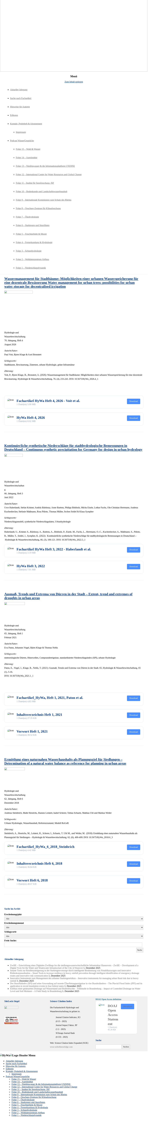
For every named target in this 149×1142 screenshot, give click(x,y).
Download (133, 401)
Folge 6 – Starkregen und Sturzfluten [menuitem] (28, 1102)
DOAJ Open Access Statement (113, 1015)
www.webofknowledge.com (61, 1047)
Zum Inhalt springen (74, 82)
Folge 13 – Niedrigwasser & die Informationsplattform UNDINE (45, 166)
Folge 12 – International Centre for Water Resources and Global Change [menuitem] (44, 1087)
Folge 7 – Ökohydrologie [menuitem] (23, 1100)
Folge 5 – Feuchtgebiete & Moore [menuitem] (27, 1105)
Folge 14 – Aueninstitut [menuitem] (22, 1081)
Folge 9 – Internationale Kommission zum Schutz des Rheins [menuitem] (39, 1094)
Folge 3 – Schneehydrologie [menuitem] (24, 1110)
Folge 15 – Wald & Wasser (28, 149)
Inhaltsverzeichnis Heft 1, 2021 (39, 714)
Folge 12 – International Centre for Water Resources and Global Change (49, 174)
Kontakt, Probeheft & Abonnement (26, 123)
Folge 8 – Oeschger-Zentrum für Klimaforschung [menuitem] (34, 1097)
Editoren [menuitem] (10, 1068)
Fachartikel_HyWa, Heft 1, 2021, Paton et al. (50, 698)
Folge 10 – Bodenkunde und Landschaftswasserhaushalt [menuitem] (37, 1092)
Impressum (21, 132)
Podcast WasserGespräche (22, 140)
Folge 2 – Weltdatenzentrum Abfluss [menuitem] (28, 1112)
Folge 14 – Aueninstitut (26, 157)
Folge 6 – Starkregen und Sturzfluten (32, 225)
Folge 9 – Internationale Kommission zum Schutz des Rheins (43, 200)
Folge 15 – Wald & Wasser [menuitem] (24, 1079)
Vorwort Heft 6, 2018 (32, 880)
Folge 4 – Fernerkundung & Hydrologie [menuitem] (30, 1107)
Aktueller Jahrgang (18, 89)
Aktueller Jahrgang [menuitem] (14, 1061)
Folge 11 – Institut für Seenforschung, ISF (35, 183)
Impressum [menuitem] (16, 1074)
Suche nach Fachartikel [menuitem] (16, 1063)
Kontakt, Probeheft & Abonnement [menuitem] (22, 1071)
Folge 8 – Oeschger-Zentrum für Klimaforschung (38, 208)
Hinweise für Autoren (20, 107)
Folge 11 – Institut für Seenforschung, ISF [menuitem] (31, 1089)
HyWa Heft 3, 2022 (31, 566)
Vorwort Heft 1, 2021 (32, 731)
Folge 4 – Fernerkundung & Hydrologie (34, 242)
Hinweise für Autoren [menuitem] (16, 1066)
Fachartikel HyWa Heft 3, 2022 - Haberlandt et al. (54, 549)
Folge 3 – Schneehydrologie (29, 251)
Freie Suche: (10, 940)
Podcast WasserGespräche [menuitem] (18, 1076)
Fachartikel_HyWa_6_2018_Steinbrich (45, 847)
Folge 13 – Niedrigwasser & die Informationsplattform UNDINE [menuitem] (41, 1084)
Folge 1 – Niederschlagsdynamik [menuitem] (27, 1115)
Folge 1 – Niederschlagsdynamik (31, 268)
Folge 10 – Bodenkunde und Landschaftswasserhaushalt (41, 191)
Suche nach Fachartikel (20, 98)
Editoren (14, 115)
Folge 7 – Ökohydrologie (27, 217)
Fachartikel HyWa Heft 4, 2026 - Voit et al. (48, 401)
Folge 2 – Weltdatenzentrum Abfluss (32, 259)
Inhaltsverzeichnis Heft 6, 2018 (39, 863)
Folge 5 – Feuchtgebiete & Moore (31, 234)
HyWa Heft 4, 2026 (31, 417)
